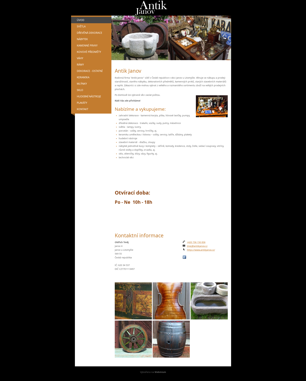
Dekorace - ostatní (89, 71)
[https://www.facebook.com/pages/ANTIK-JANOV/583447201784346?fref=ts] (184, 257)
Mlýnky (82, 83)
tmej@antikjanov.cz (197, 246)
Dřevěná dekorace (89, 33)
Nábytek (82, 39)
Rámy (80, 64)
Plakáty (82, 103)
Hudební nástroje (89, 96)
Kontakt (82, 109)
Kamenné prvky (87, 45)
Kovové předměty (89, 52)
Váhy (80, 58)
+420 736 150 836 (196, 242)
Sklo (80, 90)
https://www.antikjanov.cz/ (201, 249)
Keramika (83, 77)
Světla (81, 26)
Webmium (160, 372)
